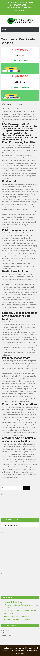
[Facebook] (15, 12)
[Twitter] (20, 12)
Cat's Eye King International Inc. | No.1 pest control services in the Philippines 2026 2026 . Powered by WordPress (20, 650)
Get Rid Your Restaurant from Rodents (17, 619)
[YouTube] (24, 12)
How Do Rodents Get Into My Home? (17, 616)
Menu (4, 30)
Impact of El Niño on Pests (13, 602)
